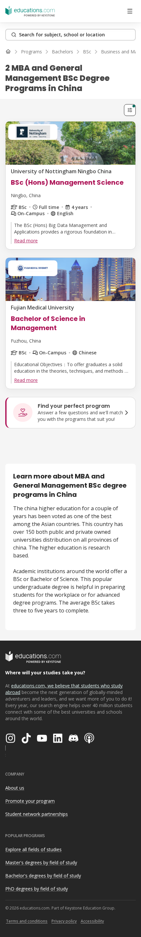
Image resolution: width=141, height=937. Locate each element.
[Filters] (130, 110)
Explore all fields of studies (33, 849)
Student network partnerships (36, 814)
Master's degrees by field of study (41, 862)
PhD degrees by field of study (36, 889)
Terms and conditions (27, 921)
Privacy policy (64, 921)
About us (14, 788)
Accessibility (92, 921)
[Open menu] (130, 11)
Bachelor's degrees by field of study (43, 875)
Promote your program (30, 801)
